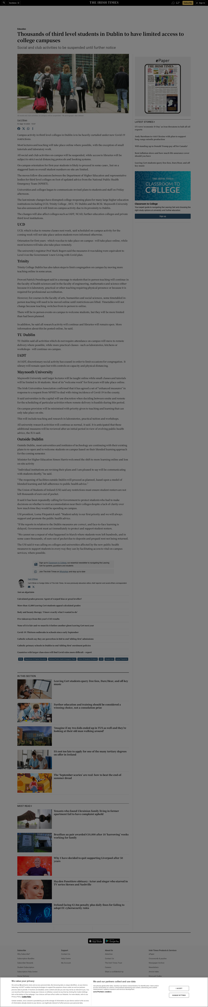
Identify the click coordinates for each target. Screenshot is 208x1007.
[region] (104, 992)
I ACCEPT (179, 988)
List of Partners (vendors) (102, 992)
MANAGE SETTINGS (179, 995)
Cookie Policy (26, 997)
